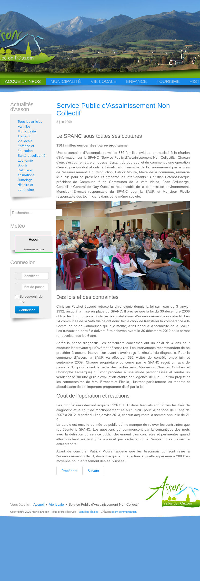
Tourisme (168, 81)
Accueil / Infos (23, 81)
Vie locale (103, 81)
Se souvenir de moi (31, 299)
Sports (23, 165)
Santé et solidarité (31, 155)
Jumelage (25, 180)
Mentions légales (88, 511)
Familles (24, 126)
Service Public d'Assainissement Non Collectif (113, 109)
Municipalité (65, 81)
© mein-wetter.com (34, 249)
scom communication (124, 511)
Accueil (38, 504)
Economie (25, 160)
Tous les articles (30, 121)
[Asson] (35, 64)
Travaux (24, 136)
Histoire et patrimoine (26, 187)
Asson (34, 239)
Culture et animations (26, 172)
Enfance (136, 81)
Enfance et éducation (26, 148)
